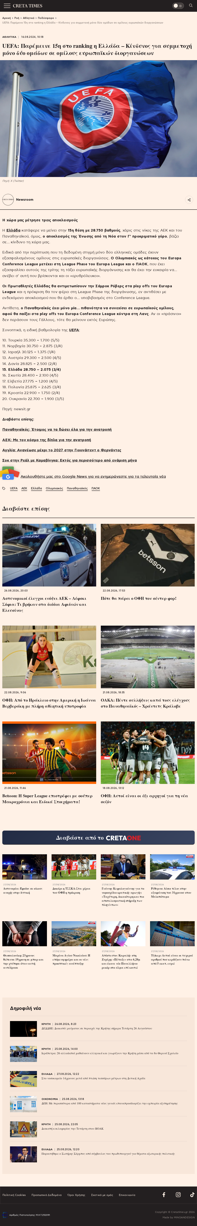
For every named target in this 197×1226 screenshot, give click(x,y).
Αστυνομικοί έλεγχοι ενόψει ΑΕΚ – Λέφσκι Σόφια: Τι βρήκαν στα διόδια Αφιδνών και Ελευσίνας (44, 604)
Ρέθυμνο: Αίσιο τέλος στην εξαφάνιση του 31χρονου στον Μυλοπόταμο (171, 892)
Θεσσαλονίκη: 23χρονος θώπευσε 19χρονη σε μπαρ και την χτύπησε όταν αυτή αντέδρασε (23, 961)
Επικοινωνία (127, 1195)
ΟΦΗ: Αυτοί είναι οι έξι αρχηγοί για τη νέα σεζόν (144, 799)
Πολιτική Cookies (14, 1195)
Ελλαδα (47, 1074)
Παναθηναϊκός (77, 488)
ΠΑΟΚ (96, 488)
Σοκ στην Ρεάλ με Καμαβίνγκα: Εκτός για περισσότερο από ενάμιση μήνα (69, 460)
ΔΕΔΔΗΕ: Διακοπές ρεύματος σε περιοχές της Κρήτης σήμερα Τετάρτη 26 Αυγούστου (97, 1028)
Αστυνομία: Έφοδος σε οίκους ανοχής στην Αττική (23, 890)
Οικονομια (50, 1099)
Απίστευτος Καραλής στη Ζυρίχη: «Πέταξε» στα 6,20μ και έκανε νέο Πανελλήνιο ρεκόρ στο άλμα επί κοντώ (121, 961)
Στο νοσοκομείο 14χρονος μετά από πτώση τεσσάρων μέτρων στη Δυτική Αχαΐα (93, 1078)
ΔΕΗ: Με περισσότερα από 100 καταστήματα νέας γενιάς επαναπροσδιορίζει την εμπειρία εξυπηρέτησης (110, 1103)
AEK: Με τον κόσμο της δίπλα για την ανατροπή (46, 440)
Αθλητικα (9, 37)
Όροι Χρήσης (76, 1195)
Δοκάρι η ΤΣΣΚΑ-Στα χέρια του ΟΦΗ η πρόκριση (71, 890)
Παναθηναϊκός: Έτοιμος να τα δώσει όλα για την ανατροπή (57, 429)
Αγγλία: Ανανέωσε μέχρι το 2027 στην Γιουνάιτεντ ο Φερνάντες (61, 450)
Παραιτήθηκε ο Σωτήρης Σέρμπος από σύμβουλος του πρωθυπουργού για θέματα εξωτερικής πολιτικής (108, 1153)
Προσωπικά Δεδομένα (47, 1195)
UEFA (14, 488)
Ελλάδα (36, 488)
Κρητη (46, 1024)
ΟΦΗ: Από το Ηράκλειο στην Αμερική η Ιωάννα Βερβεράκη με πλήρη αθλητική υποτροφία (49, 703)
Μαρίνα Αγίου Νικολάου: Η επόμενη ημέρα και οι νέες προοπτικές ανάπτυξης (71, 959)
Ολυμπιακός (54, 488)
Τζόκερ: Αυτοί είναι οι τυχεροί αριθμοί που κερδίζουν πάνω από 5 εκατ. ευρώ (172, 959)
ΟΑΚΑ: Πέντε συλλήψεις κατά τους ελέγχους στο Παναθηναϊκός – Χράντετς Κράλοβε (145, 703)
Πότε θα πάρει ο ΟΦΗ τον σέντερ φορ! (138, 598)
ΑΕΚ (24, 488)
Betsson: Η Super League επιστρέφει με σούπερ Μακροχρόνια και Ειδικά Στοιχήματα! (47, 799)
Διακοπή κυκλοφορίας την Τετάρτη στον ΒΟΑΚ (73, 1128)
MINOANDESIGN (184, 1217)
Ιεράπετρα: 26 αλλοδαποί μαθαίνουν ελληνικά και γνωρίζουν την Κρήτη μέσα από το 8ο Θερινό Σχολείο (110, 1053)
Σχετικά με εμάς (102, 1195)
